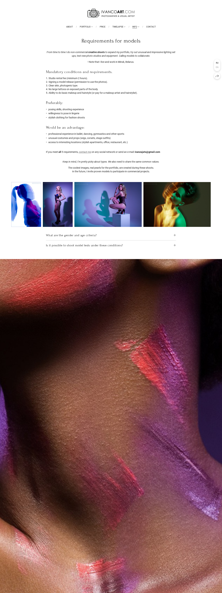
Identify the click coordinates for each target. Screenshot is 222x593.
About (69, 27)
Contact (151, 27)
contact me (85, 152)
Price (102, 27)
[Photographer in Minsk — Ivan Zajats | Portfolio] (111, 13)
